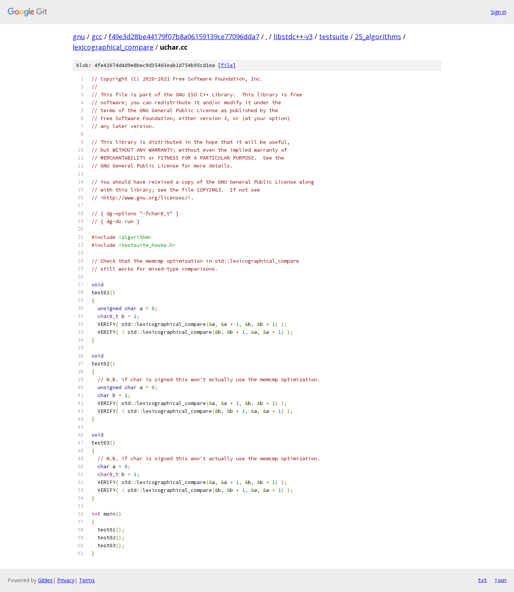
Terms (87, 580)
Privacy (66, 580)
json (500, 580)
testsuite (333, 36)
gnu (79, 36)
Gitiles (45, 580)
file (227, 65)
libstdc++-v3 (293, 36)
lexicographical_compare (113, 47)
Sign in (498, 11)
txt (482, 580)
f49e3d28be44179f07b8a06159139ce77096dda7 (184, 36)
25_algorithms (378, 36)
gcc (96, 36)
